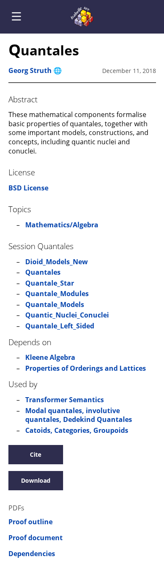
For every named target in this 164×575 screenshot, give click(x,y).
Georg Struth (30, 70)
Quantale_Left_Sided (59, 325)
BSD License (28, 188)
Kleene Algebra (50, 357)
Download (35, 480)
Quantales (43, 272)
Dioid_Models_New (56, 261)
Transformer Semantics (64, 399)
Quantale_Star (49, 283)
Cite (35, 454)
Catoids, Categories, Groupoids (76, 430)
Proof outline (30, 522)
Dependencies (31, 553)
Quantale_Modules (57, 293)
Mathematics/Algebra (61, 224)
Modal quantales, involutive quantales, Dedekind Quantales (78, 415)
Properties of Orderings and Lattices (85, 368)
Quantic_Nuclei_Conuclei (67, 315)
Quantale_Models (54, 304)
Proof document (35, 537)
